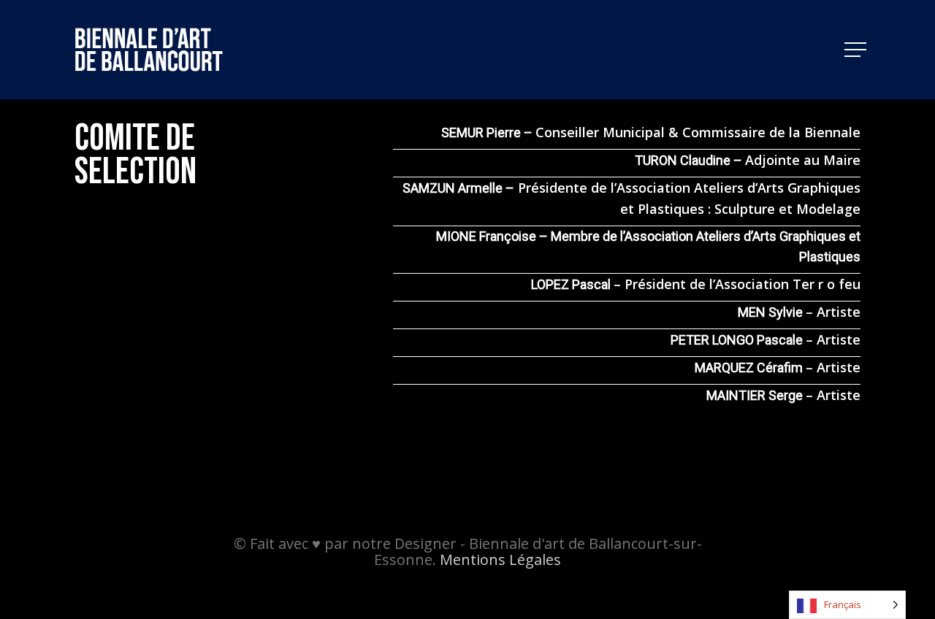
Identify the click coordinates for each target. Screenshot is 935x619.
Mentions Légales (500, 559)
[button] (856, 50)
